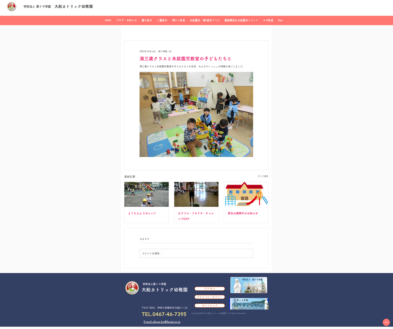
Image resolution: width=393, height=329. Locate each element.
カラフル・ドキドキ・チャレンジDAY (196, 216)
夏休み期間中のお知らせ (243, 213)
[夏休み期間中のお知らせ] (246, 194)
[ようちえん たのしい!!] (146, 194)
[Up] (386, 322)
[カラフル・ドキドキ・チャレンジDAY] (196, 194)
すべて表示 (263, 176)
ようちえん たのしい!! (142, 213)
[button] (146, 20)
